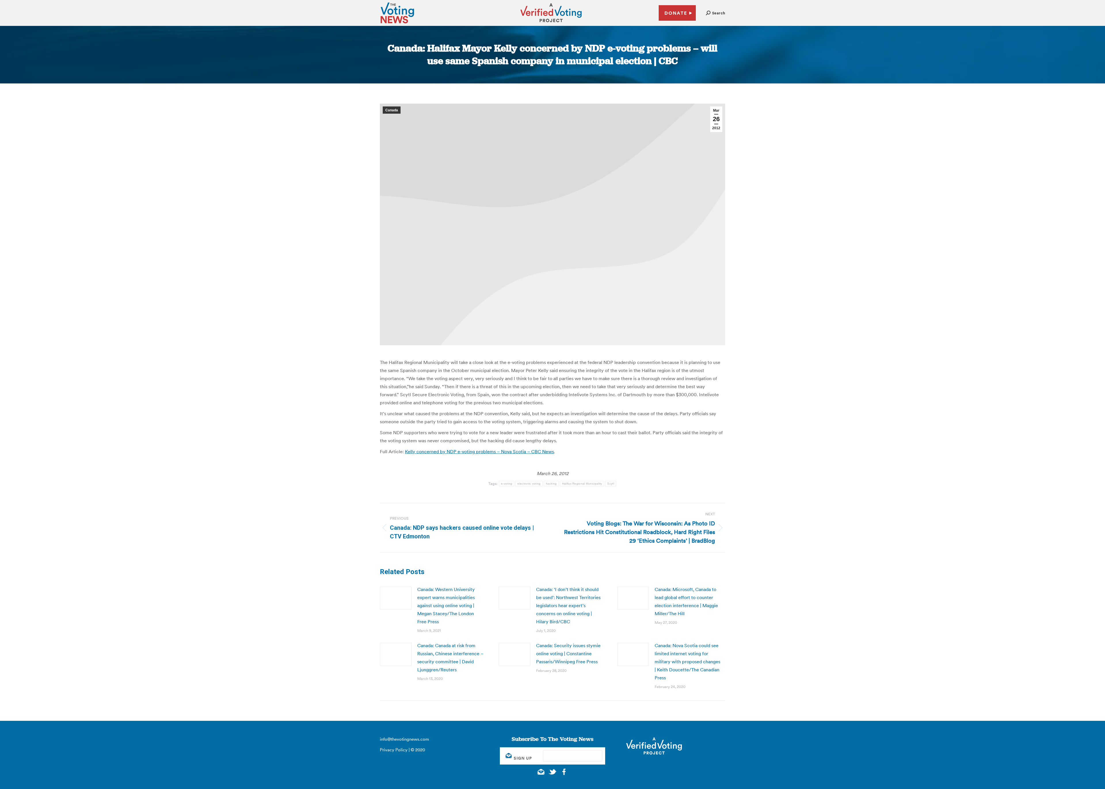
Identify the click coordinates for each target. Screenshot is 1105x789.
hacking (551, 483)
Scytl (610, 483)
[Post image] (395, 598)
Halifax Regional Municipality (582, 483)
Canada (391, 110)
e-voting (506, 483)
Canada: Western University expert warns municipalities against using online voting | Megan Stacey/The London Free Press (446, 605)
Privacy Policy (393, 749)
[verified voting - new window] (551, 23)
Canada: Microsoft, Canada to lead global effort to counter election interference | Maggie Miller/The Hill (686, 601)
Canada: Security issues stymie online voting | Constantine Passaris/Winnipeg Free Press (568, 653)
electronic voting (528, 483)
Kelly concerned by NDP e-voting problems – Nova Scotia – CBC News (479, 451)
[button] (715, 13)
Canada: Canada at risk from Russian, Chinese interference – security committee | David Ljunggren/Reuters (450, 657)
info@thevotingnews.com (404, 739)
